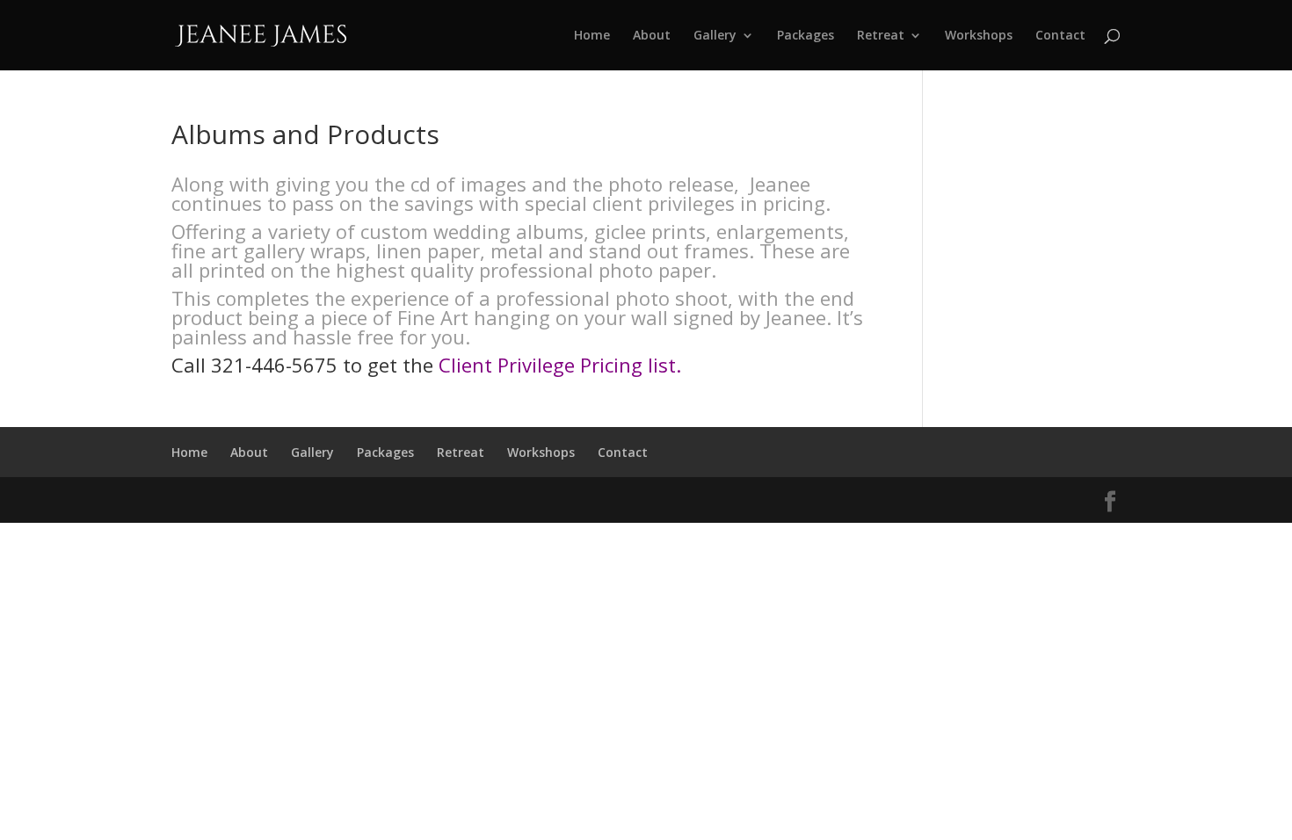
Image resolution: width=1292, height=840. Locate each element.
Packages (805, 36)
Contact (1060, 36)
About (652, 36)
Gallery (715, 36)
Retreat (880, 36)
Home (592, 36)
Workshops (979, 36)
